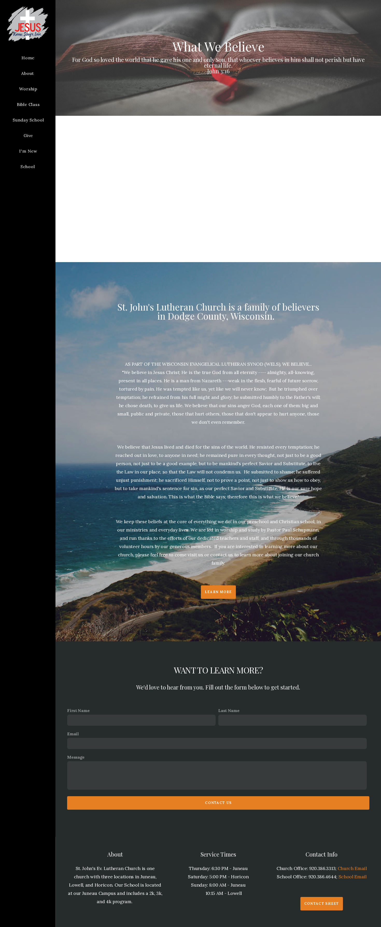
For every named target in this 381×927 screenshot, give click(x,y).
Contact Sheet (321, 903)
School (28, 166)
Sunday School (28, 120)
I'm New (28, 151)
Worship (28, 88)
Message (75, 757)
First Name (78, 710)
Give (28, 135)
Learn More (218, 592)
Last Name (228, 710)
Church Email (352, 868)
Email (73, 733)
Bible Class (28, 104)
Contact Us (218, 803)
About (28, 73)
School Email (352, 877)
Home (28, 57)
